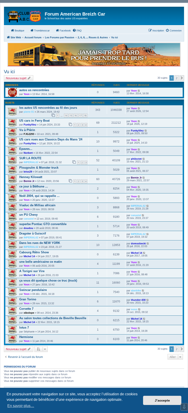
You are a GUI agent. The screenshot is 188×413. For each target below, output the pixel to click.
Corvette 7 (26, 308)
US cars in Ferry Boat (34, 120)
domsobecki (138, 243)
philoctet (136, 158)
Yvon (27, 94)
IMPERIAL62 (31, 162)
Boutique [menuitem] (19, 30)
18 (85, 115)
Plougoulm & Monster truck (38, 167)
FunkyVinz (30, 124)
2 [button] (176, 78)
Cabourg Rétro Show (34, 252)
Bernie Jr (29, 181)
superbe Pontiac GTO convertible (42, 224)
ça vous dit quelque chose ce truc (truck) (48, 280)
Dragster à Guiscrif (32, 233)
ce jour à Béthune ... (33, 186)
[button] (182, 78)
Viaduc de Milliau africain (37, 205)
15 (71, 115)
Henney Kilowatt (30, 177)
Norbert (28, 152)
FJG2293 (29, 134)
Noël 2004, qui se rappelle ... (39, 196)
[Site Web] (25, 15)
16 (76, 115)
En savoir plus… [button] (20, 406)
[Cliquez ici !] (94, 54)
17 (80, 115)
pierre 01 (29, 111)
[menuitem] (77, 30)
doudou (28, 228)
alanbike (136, 290)
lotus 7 (24, 327)
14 (66, 115)
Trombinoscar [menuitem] (42, 30)
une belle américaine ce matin (40, 261)
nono (134, 309)
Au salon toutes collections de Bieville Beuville (52, 318)
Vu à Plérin (27, 130)
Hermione (26, 337)
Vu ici (9, 71)
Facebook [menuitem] (65, 30)
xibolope (29, 312)
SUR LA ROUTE (30, 158)
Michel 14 (29, 256)
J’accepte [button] (162, 400)
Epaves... (25, 149)
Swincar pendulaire (33, 290)
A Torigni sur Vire (31, 271)
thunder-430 (138, 300)
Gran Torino (27, 299)
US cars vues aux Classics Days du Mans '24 (50, 139)
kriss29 (28, 171)
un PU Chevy (28, 214)
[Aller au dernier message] (139, 90)
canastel (29, 218)
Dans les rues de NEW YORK (39, 243)
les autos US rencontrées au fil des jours (48, 107)
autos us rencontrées (34, 90)
